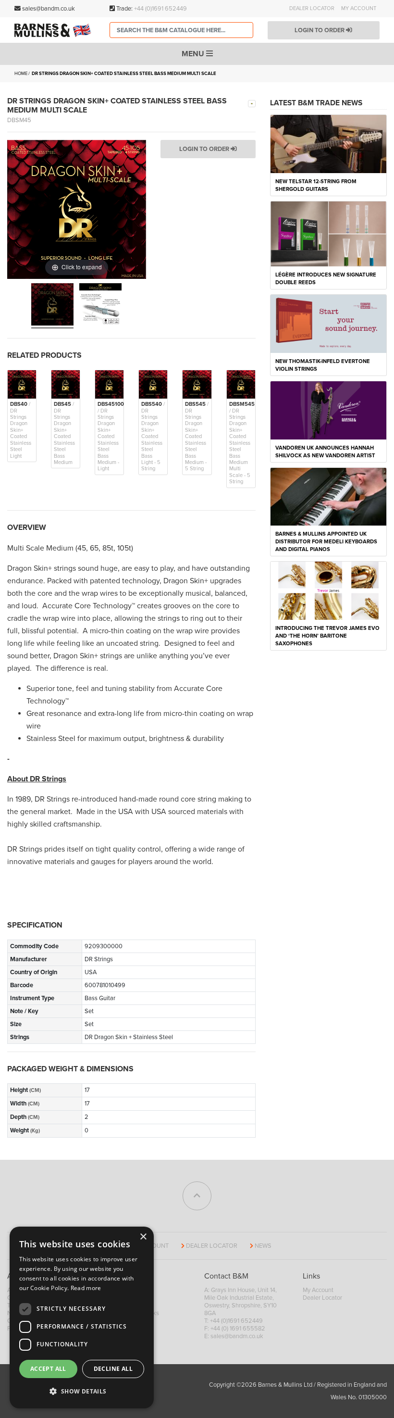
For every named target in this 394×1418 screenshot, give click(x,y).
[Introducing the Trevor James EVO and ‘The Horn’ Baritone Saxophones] (328, 590)
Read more (86, 1288)
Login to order (320, 30)
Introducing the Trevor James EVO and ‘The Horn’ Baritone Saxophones (327, 636)
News (263, 1246)
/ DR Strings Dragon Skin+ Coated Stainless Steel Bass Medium (64, 433)
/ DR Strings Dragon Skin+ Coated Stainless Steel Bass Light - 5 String (153, 436)
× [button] (143, 1237)
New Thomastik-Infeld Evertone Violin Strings (322, 365)
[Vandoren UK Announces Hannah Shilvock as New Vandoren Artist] (328, 409)
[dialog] (82, 1317)
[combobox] (181, 30)
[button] (81, 1391)
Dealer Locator (311, 8)
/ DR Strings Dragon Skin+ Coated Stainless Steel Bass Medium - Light (111, 436)
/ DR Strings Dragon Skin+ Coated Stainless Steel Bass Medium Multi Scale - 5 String (242, 443)
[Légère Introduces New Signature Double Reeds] (328, 233)
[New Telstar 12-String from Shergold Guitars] (328, 143)
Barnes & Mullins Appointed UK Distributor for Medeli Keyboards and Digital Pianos (326, 541)
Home (20, 73)
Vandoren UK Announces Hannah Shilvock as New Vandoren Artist (325, 452)
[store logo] (54, 30)
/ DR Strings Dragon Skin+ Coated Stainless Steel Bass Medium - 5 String (197, 436)
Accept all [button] (48, 1369)
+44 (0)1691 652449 (160, 9)
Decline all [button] (113, 1369)
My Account (358, 8)
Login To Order (205, 149)
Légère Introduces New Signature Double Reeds (325, 279)
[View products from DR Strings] (252, 103)
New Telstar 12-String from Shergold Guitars (316, 185)
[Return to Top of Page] (197, 1196)
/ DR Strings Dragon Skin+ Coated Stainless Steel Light (20, 430)
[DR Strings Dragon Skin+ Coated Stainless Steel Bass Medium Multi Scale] (52, 305)
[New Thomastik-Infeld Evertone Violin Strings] (328, 323)
